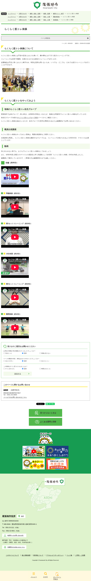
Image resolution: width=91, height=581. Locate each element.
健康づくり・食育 (58, 13)
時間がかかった (46, 369)
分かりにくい (45, 361)
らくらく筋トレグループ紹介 (28, 117)
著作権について (38, 555)
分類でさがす (23, 13)
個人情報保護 (26, 555)
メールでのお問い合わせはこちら (15, 397)
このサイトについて (12, 555)
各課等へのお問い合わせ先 (15, 535)
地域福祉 (55, 20)
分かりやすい (9, 361)
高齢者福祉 (56, 16)
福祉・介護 (46, 16)
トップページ (12, 13)
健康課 (5, 390)
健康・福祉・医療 (35, 13)
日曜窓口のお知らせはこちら (16, 547)
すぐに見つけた (10, 369)
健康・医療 (46, 13)
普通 (25, 353)
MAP (22, 516)
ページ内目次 (45, 38)
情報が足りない (46, 353)
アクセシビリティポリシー (55, 555)
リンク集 (69, 555)
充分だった (8, 353)
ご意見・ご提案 (80, 555)
